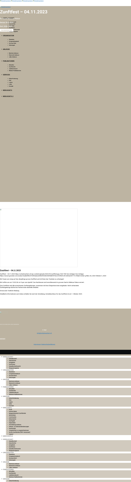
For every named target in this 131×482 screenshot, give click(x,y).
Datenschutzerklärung (48, 344)
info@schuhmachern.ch (44, 333)
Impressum (37, 344)
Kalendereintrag (6, 30)
